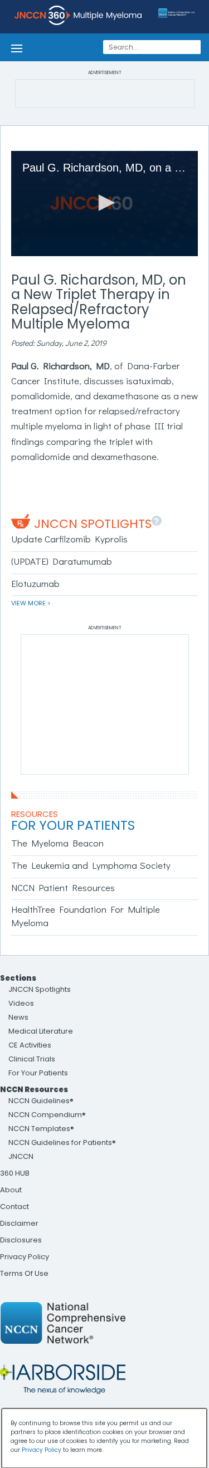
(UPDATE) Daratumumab (61, 561)
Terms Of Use (24, 1273)
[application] (104, 203)
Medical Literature (40, 1031)
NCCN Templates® (41, 1128)
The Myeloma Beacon (57, 842)
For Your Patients (38, 1073)
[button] (105, 202)
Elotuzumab (35, 583)
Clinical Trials (31, 1059)
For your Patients (73, 825)
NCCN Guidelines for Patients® (62, 1142)
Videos (21, 1003)
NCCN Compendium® (47, 1114)
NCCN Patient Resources (63, 887)
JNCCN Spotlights (93, 523)
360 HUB (15, 1173)
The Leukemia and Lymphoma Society (91, 865)
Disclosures (21, 1240)
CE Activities (29, 1045)
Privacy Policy (24, 1256)
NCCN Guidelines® (41, 1100)
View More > (31, 603)
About (11, 1190)
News (18, 1017)
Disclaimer (19, 1223)
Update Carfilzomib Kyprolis (69, 538)
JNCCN (20, 1156)
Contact (14, 1206)
